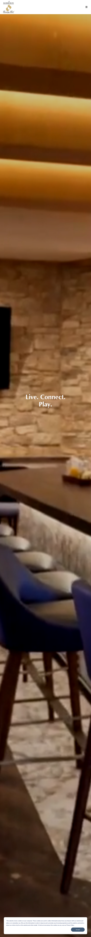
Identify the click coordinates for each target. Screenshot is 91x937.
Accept (78, 929)
